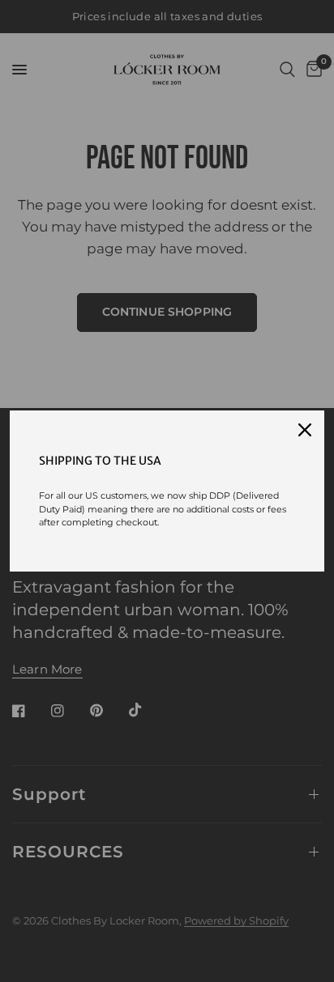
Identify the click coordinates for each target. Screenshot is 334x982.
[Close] (304, 429)
